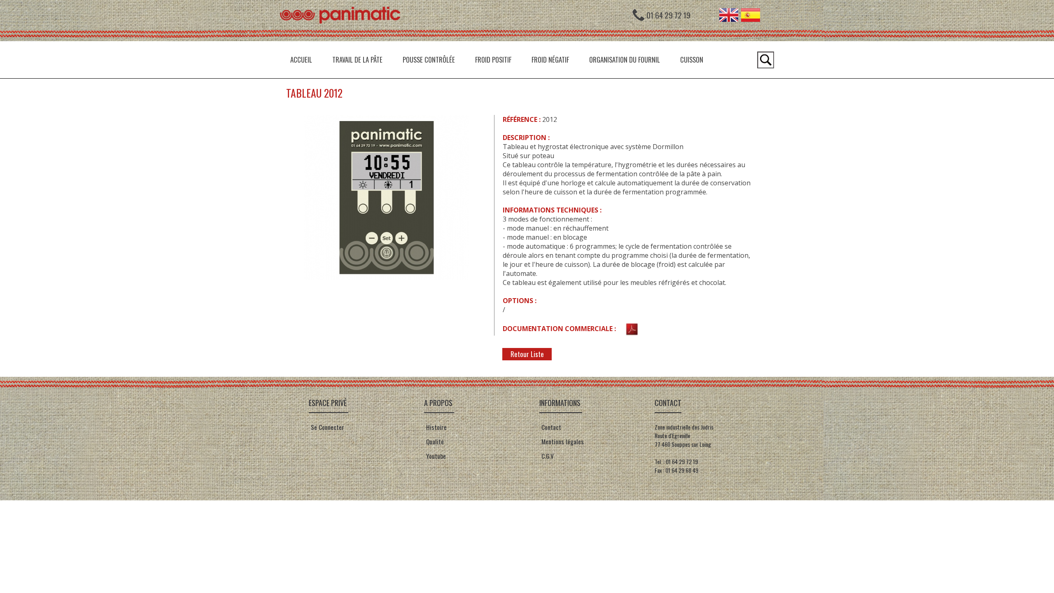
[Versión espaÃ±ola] (750, 19)
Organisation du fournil (625, 59)
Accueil (301, 59)
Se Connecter (327, 427)
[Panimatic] (344, 38)
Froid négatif (550, 59)
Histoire (435, 427)
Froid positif (493, 59)
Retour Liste (527, 354)
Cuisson (692, 59)
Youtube (436, 455)
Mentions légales (562, 441)
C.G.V (547, 455)
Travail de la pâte (357, 59)
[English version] (728, 19)
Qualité (434, 441)
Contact (550, 427)
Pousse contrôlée (429, 59)
